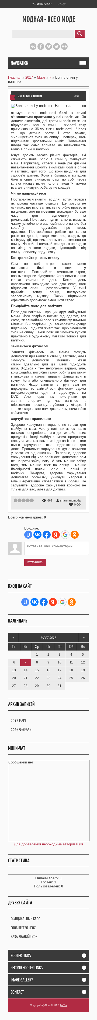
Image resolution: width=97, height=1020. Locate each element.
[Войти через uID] (28, 535)
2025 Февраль (21, 729)
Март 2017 (48, 637)
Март (41, 77)
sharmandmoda (70, 500)
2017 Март (18, 720)
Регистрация (41, 3)
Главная (14, 77)
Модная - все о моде (48, 19)
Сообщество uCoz (23, 927)
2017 (29, 77)
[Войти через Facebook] (47, 535)
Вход (61, 3)
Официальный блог (25, 918)
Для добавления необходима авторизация (48, 844)
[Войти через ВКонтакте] (37, 535)
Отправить (35, 562)
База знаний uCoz (24, 936)
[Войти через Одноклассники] (75, 535)
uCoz (64, 1005)
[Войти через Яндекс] (56, 535)
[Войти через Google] (65, 534)
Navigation (19, 63)
